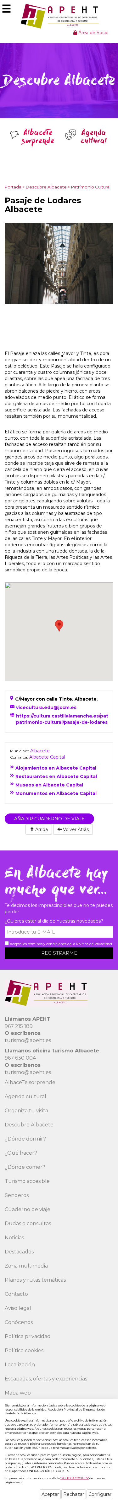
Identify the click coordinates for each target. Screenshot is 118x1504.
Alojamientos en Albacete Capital (55, 768)
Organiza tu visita (26, 1111)
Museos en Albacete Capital (49, 785)
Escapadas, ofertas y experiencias (46, 1379)
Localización (20, 1365)
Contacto (16, 1294)
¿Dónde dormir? (25, 1139)
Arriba (41, 829)
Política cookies (24, 1350)
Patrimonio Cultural (90, 186)
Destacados (19, 1252)
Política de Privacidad (94, 944)
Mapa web (18, 1393)
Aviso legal (18, 1308)
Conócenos (19, 1322)
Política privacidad (28, 1336)
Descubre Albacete (46, 186)
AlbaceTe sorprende (30, 1082)
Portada (13, 186)
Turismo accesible (27, 1181)
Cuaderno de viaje (27, 1209)
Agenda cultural (25, 1096)
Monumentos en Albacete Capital (56, 793)
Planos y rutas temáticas (35, 1280)
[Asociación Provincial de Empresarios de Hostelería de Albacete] (59, 16)
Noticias (14, 1238)
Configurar (99, 1494)
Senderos (17, 1195)
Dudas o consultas (28, 1223)
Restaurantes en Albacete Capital (56, 776)
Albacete (40, 751)
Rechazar (73, 1494)
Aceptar (50, 1494)
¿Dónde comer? (25, 1167)
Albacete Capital (47, 757)
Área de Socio (93, 32)
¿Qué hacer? (21, 1153)
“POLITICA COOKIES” (74, 1478)
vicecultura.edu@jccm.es (46, 707)
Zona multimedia (26, 1266)
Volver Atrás (75, 829)
